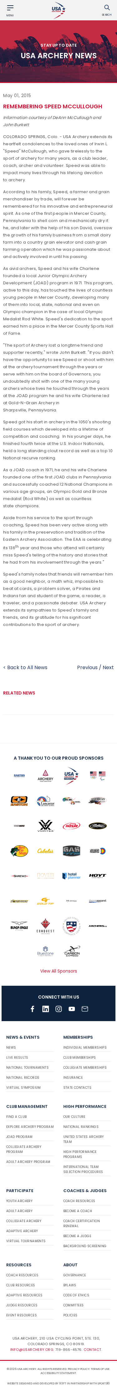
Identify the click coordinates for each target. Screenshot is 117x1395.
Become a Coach (77, 1211)
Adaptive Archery (22, 1231)
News (11, 1047)
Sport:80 (104, 1383)
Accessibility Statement (58, 1373)
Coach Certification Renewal (81, 1223)
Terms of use (100, 1369)
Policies (70, 1315)
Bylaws (69, 1285)
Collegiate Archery (23, 1221)
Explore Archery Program (30, 1126)
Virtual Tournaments (26, 1241)
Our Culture (74, 1116)
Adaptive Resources (24, 1295)
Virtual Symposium (23, 1087)
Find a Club (16, 1116)
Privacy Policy (79, 1369)
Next (108, 667)
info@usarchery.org (31, 1349)
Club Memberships (79, 1057)
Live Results (17, 1057)
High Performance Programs (80, 1154)
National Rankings (81, 1126)
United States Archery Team (83, 1139)
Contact (92, 1349)
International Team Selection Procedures (83, 1169)
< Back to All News (25, 667)
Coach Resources (79, 1201)
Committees (73, 1305)
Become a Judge (77, 1236)
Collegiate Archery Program (23, 1149)
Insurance (73, 1077)
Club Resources (20, 1285)
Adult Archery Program (28, 1162)
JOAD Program (19, 1136)
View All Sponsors (58, 971)
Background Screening (85, 1246)
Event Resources (21, 1315)
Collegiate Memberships (85, 1067)
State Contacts (77, 1087)
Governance (74, 1275)
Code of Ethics (76, 1295)
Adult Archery (19, 1211)
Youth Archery (19, 1201)
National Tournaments (27, 1067)
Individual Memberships (85, 1047)
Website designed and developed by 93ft (36, 1383)
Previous (87, 667)
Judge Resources (21, 1305)
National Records (22, 1077)
